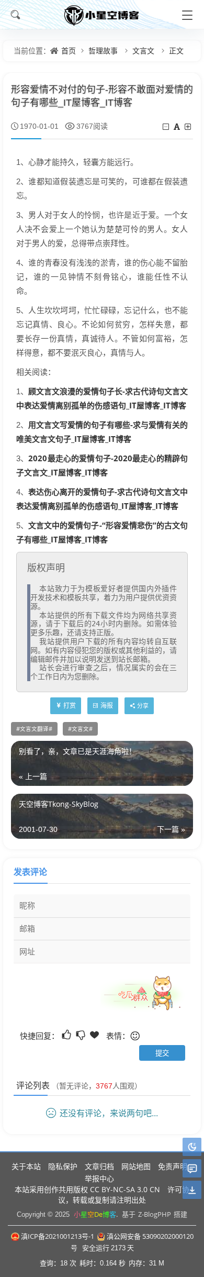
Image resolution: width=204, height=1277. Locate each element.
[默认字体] (177, 126)
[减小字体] (166, 126)
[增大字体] (188, 126)
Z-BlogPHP (154, 1214)
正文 (176, 50)
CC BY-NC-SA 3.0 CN (125, 1189)
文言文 (143, 50)
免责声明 (172, 1166)
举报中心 (99, 1178)
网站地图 (136, 1166)
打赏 (69, 705)
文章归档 (99, 1166)
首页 (68, 50)
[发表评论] (192, 1169)
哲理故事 (103, 50)
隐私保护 (62, 1166)
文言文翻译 (34, 728)
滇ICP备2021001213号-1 (57, 1236)
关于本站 (26, 1166)
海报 (106, 705)
